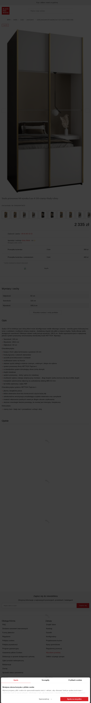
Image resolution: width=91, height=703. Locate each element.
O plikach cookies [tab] (75, 680)
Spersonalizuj (44, 699)
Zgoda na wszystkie (74, 699)
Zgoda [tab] (16, 680)
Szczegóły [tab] (45, 680)
